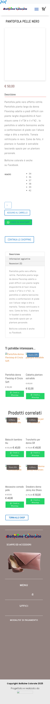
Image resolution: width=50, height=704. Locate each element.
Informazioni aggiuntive (19, 258)
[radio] (37, 173)
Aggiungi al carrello (17, 212)
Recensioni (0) (15, 263)
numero (8, 174)
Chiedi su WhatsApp (19, 222)
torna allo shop (17, 517)
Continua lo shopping (19, 239)
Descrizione (14, 254)
